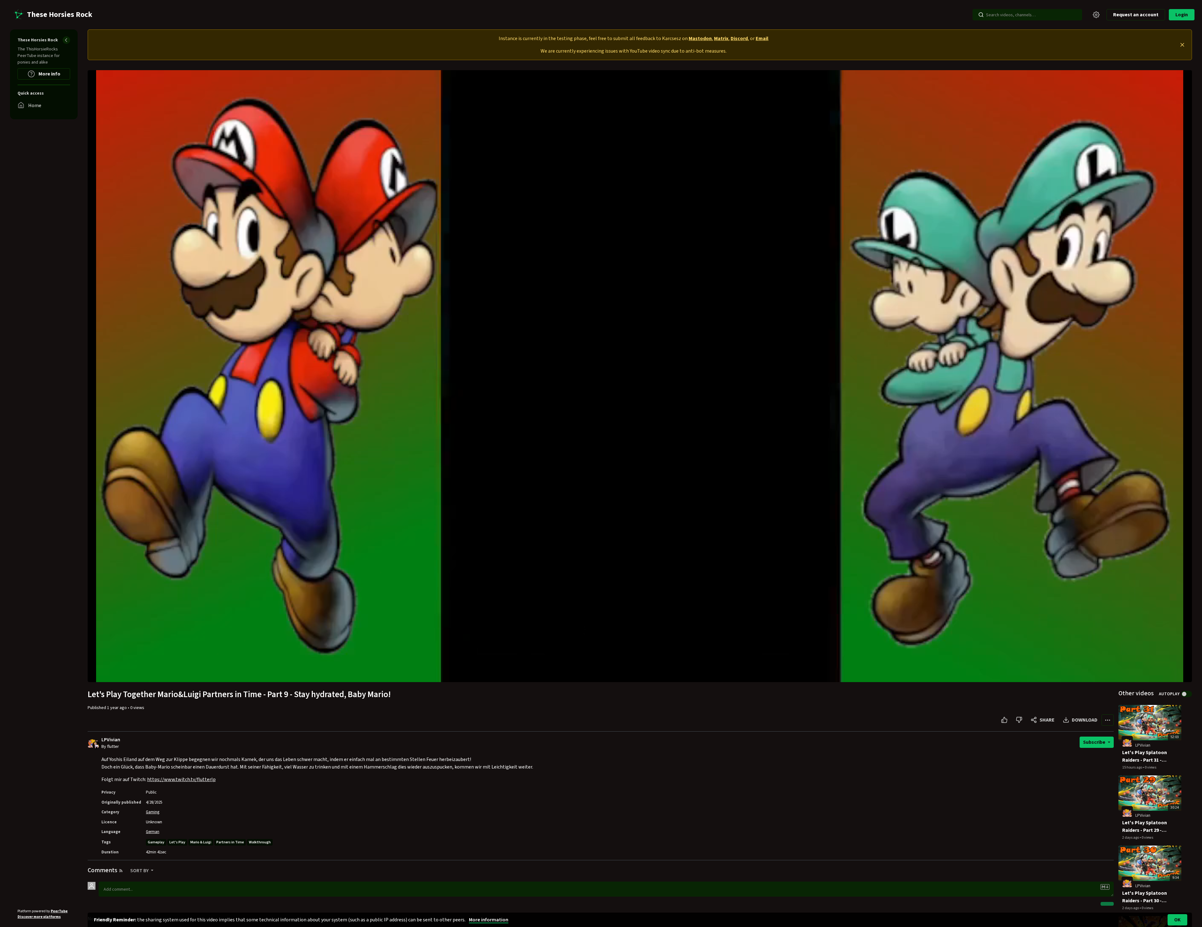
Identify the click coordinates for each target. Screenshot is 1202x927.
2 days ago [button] (1131, 837)
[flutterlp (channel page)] (1127, 741)
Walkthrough (260, 842)
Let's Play (177, 842)
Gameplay (156, 842)
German (152, 832)
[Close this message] (1182, 45)
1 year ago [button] (117, 708)
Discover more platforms (39, 916)
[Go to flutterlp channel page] (96, 744)
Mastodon (700, 38)
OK (1177, 919)
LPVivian (110, 740)
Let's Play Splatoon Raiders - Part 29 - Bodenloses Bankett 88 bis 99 (1145, 826)
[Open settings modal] (1096, 14)
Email (762, 38)
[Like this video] (1004, 720)
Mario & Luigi (200, 842)
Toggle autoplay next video (1186, 694)
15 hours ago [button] (1132, 767)
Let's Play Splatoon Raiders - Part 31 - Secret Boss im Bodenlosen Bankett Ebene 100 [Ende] (1145, 756)
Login (1181, 14)
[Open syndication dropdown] (121, 871)
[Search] (981, 14)
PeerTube (59, 911)
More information (488, 919)
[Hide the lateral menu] (66, 40)
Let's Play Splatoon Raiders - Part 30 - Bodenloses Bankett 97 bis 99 (1145, 897)
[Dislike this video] (1019, 720)
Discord (739, 38)
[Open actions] (1108, 720)
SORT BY (140, 870)
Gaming (152, 812)
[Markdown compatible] (1105, 887)
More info (49, 73)
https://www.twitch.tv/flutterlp (181, 779)
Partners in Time (230, 842)
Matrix (721, 38)
